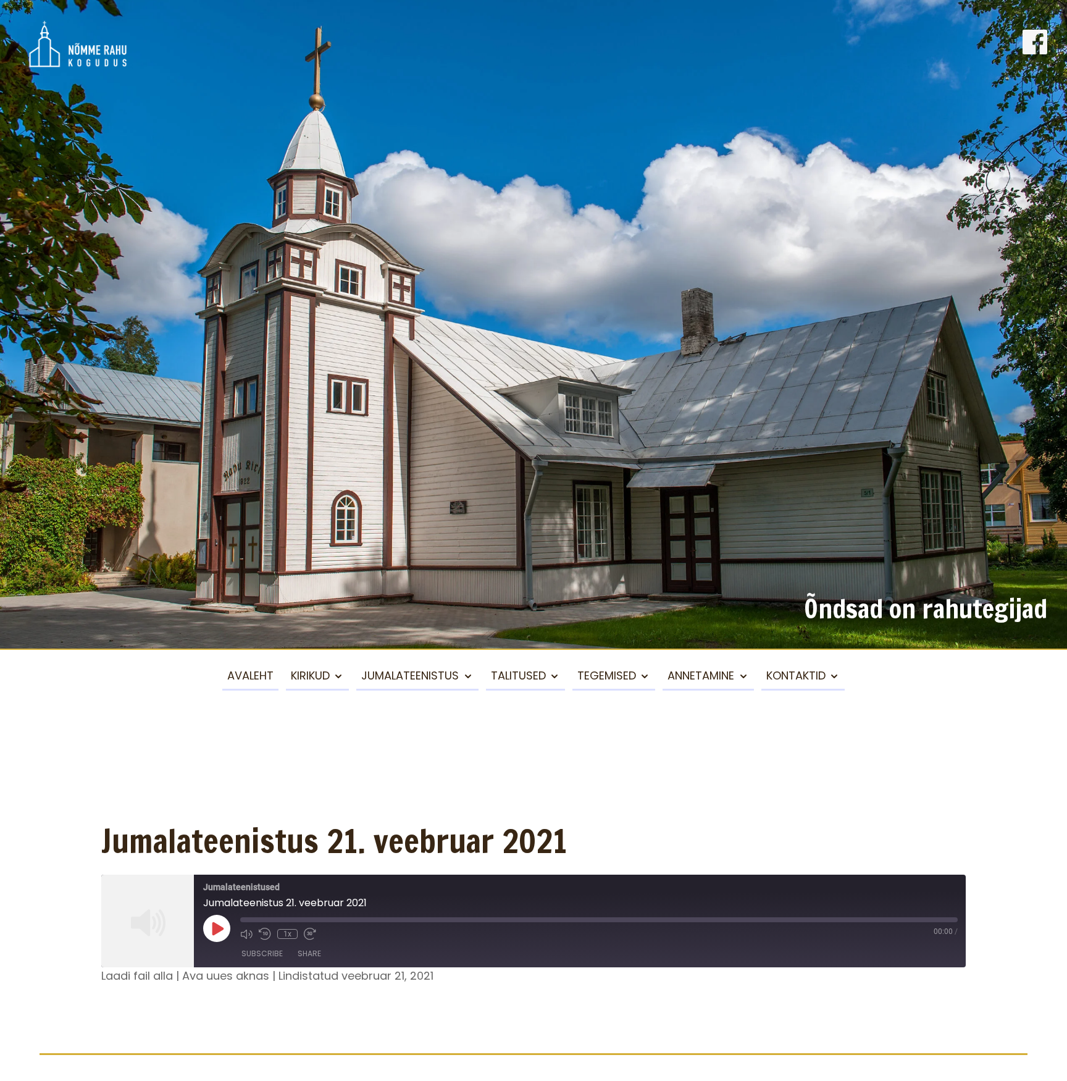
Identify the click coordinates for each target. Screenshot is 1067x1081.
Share (309, 953)
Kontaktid (796, 675)
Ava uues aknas (225, 975)
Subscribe (262, 953)
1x (287, 934)
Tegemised (606, 675)
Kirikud (310, 675)
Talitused (518, 675)
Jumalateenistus (410, 675)
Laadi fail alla (137, 975)
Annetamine (700, 675)
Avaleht (250, 675)
